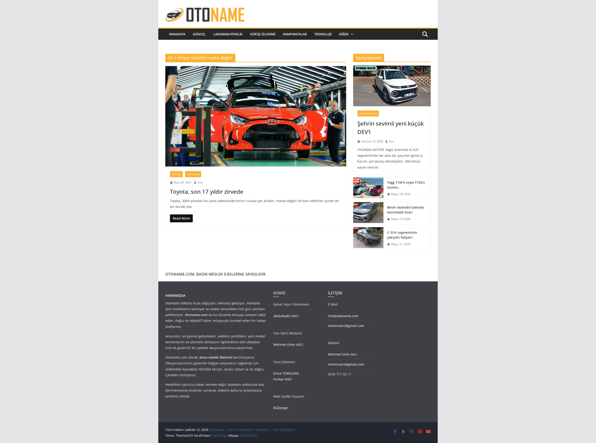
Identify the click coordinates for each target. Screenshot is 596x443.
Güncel (199, 34)
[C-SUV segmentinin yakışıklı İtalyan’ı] (368, 238)
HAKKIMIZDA (175, 295)
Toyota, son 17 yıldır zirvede (206, 191)
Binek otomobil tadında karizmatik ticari (405, 209)
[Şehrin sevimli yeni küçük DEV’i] (392, 86)
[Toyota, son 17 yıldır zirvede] (255, 116)
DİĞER (344, 34)
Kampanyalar (295, 34)
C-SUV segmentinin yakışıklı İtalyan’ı (402, 235)
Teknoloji (323, 34)
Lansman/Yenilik (228, 34)
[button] (351, 34)
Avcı (200, 182)
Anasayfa (177, 34)
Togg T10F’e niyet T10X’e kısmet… (406, 185)
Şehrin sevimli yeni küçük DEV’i (390, 128)
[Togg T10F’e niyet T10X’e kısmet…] (368, 188)
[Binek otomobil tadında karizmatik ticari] (368, 213)
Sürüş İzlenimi (262, 34)
